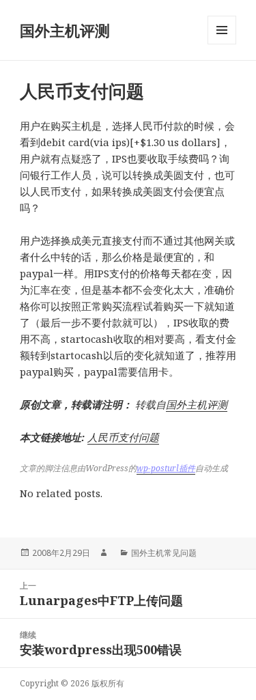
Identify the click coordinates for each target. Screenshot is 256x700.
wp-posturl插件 (166, 468)
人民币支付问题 (123, 437)
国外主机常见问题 (164, 553)
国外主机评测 (65, 30)
